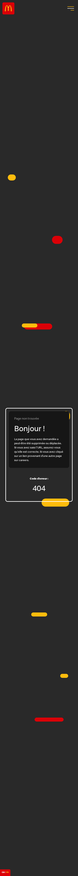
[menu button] (70, 8)
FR (7, 873)
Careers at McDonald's (8, 8)
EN (3, 873)
